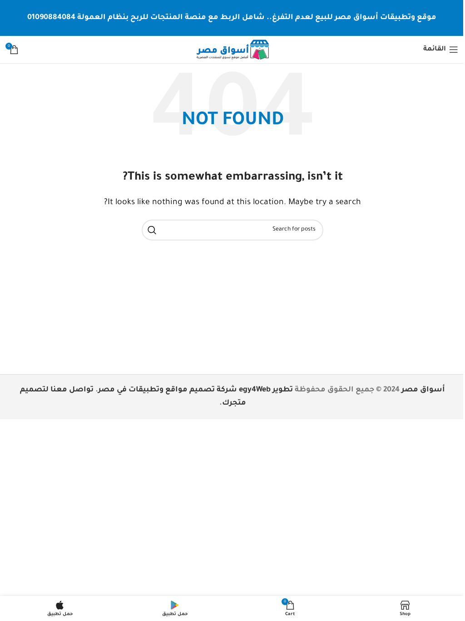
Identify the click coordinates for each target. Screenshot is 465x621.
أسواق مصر (423, 390)
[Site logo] (232, 50)
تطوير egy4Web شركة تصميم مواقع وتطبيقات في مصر (195, 390)
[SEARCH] (152, 230)
